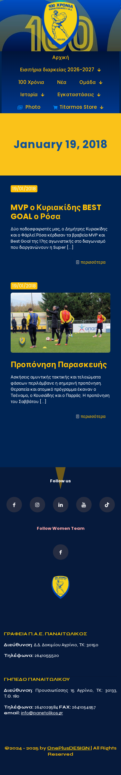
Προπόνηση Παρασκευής (59, 364)
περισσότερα (93, 262)
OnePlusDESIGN (69, 748)
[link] (60, 25)
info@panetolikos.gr (42, 713)
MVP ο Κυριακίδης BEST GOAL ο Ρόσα (56, 212)
